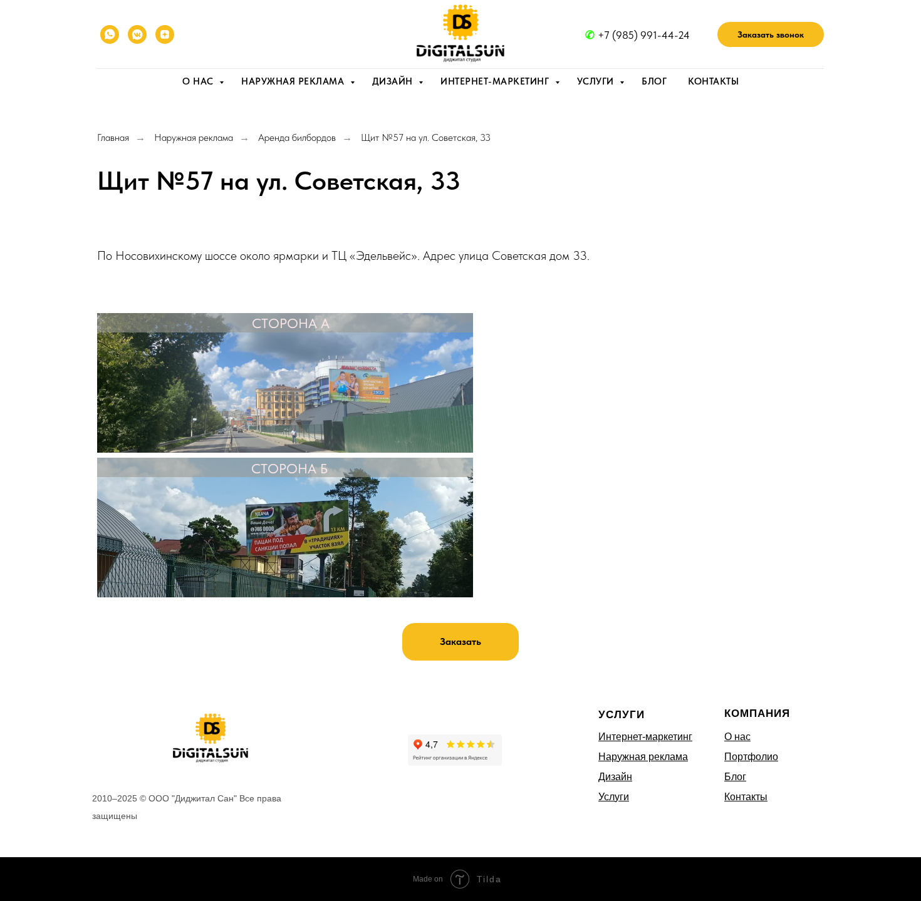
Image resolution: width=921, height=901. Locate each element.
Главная (113, 137)
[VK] (137, 34)
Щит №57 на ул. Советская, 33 (426, 137)
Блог (654, 81)
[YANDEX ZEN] (164, 34)
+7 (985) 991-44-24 (644, 35)
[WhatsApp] (109, 34)
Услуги (597, 81)
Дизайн (394, 81)
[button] (770, 34)
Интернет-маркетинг (496, 81)
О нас (199, 81)
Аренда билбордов (297, 137)
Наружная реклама (294, 81)
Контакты (713, 81)
